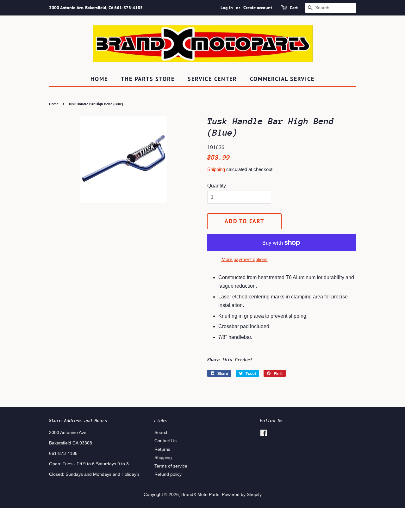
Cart (294, 7)
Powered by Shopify (242, 494)
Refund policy (168, 474)
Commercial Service (282, 79)
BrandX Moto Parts (200, 494)
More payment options (244, 259)
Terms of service (170, 466)
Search (161, 432)
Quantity (216, 185)
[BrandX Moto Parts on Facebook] (263, 434)
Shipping (216, 169)
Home (99, 79)
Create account (257, 7)
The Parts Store (147, 79)
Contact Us (165, 440)
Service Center (212, 79)
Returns (162, 449)
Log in (227, 7)
